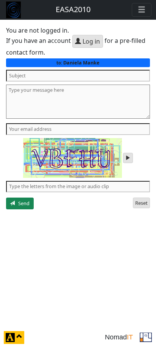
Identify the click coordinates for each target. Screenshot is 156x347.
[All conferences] (146, 337)
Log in (90, 41)
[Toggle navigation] (141, 10)
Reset (141, 202)
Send (22, 203)
